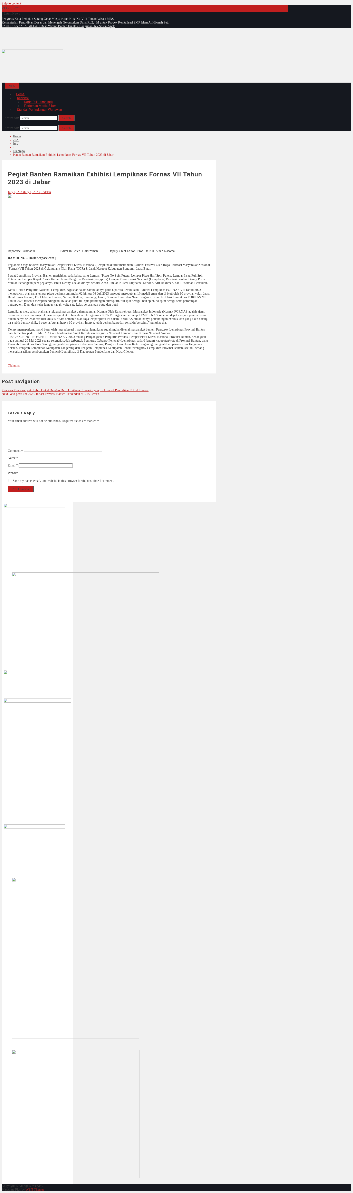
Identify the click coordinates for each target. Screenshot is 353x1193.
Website (13, 473)
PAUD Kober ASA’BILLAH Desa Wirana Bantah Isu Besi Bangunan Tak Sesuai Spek (58, 26)
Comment (15, 450)
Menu (12, 85)
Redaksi (45, 192)
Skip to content (11, 3)
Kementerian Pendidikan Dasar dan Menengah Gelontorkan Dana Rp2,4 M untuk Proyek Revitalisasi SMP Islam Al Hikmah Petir (86, 22)
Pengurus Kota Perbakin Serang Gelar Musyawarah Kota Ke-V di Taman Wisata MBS (58, 18)
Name (13, 458)
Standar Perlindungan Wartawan (39, 110)
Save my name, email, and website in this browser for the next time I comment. (63, 480)
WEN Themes (35, 1189)
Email (13, 465)
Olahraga (14, 365)
